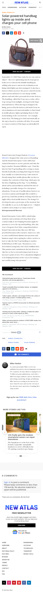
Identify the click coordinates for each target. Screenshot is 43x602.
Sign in (7, 482)
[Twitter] (7, 32)
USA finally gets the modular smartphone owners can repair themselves (21, 437)
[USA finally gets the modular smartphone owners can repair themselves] (21, 422)
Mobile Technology (8, 12)
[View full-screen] (41, 40)
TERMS (4, 562)
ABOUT (4, 548)
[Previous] (5, 432)
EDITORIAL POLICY (8, 551)
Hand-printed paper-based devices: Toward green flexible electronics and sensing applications (18, 279)
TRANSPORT (32, 7)
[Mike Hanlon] (5, 365)
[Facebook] (3, 32)
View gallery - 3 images (21, 72)
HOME (4, 542)
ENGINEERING (12, 7)
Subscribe (21, 525)
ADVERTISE (6, 560)
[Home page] (21, 3)
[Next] (38, 432)
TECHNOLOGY (28, 548)
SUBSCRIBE (5, 545)
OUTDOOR (22, 7)
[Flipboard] (19, 32)
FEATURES (5, 554)
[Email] (23, 32)
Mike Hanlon (15, 363)
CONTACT (5, 568)
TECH (4, 7)
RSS (3, 571)
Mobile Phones (13, 342)
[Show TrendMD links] (40, 332)
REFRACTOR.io (28, 554)
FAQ (3, 574)
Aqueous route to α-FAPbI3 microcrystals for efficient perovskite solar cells (21, 303)
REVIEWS (5, 557)
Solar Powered (29, 342)
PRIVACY (5, 565)
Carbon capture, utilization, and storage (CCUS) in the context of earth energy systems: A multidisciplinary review (21, 296)
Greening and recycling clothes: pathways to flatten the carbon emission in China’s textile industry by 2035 (20, 312)
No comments (23, 354)
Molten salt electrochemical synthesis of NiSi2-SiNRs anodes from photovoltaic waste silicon (21, 321)
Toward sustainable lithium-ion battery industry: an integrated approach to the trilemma (20, 288)
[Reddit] (15, 32)
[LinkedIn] (11, 32)
